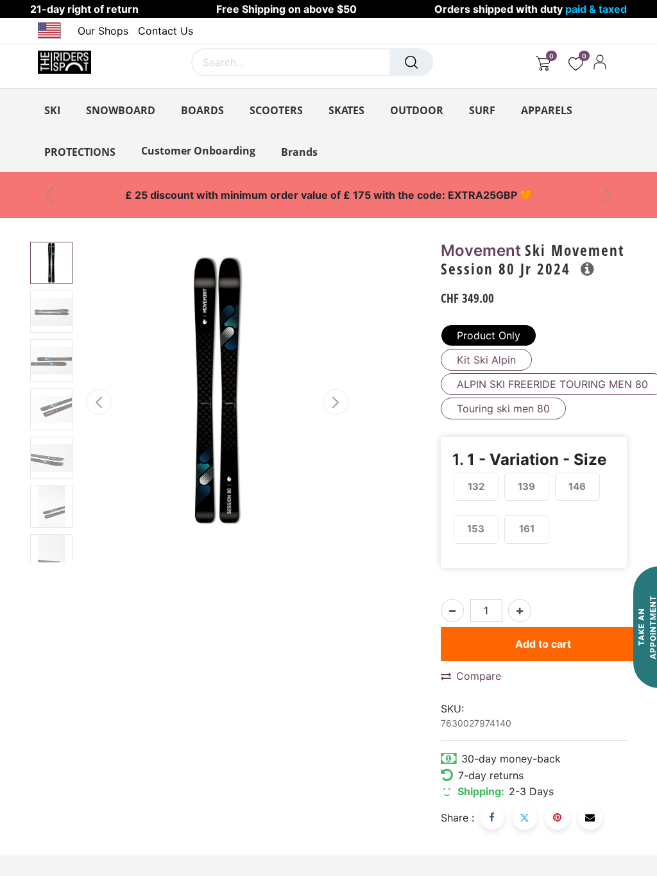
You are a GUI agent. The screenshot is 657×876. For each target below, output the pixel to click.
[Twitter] (525, 817)
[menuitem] (198, 150)
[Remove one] (452, 610)
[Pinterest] (557, 817)
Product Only (488, 335)
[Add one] (519, 610)
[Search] (411, 62)
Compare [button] (478, 676)
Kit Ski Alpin (486, 359)
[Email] (590, 817)
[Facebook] (492, 817)
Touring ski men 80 (503, 408)
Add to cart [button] (543, 643)
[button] (98, 402)
